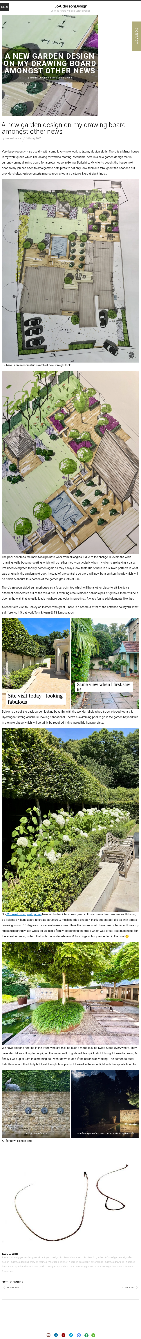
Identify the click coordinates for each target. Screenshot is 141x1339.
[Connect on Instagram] (48, 1335)
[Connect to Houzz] (93, 1335)
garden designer (57, 1262)
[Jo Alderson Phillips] (70, 6)
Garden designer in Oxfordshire (86, 1262)
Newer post (14, 1287)
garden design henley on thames (29, 1262)
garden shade (22, 1266)
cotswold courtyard (71, 1257)
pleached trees (65, 1266)
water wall (8, 1271)
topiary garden (84, 1266)
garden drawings (114, 1262)
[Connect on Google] (78, 1335)
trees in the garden (105, 1266)
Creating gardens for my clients (55, 77)
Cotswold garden (94, 1257)
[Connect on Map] (86, 1335)
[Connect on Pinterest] (63, 1335)
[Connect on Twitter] (71, 1335)
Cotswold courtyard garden (23, 914)
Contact (136, 36)
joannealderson (13, 138)
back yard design (48, 1257)
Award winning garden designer (19, 1257)
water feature (125, 1266)
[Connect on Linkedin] (56, 1335)
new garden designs (43, 1266)
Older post (127, 1287)
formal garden (113, 1257)
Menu (4, 7)
